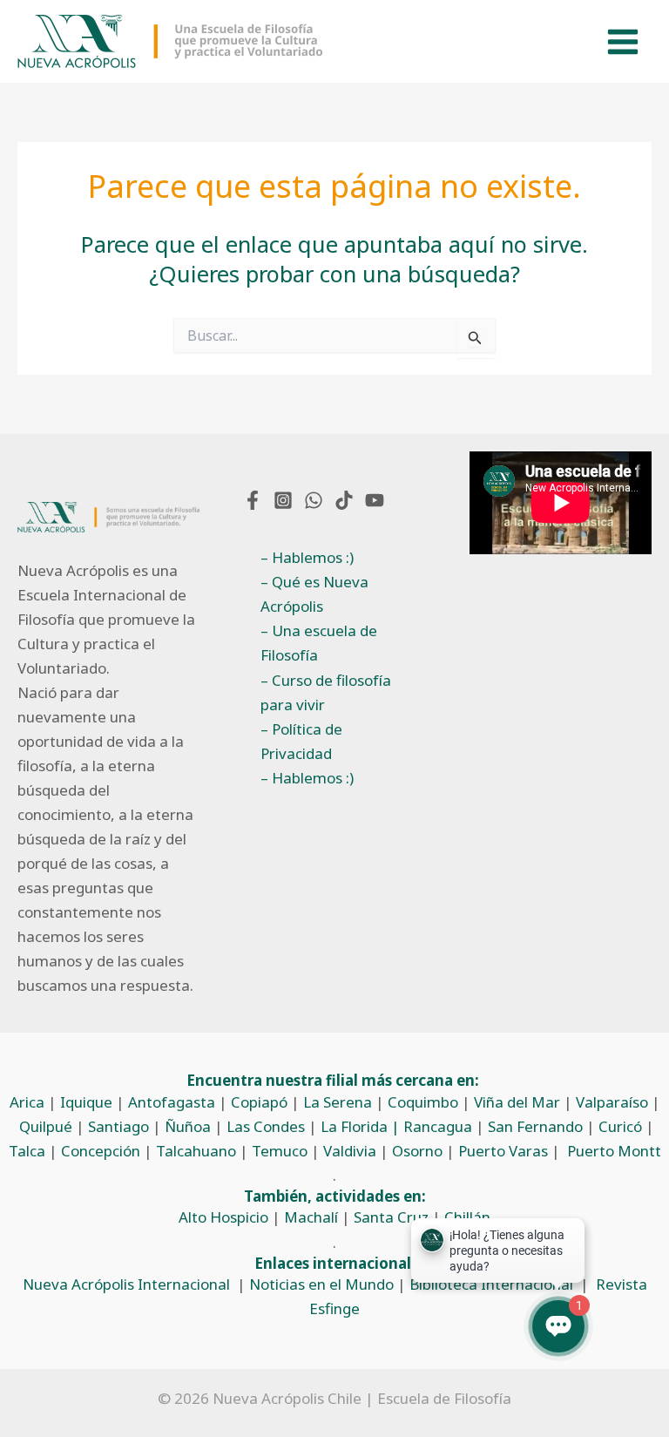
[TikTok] (344, 500)
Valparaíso (612, 1102)
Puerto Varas (503, 1151)
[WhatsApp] (313, 500)
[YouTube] (374, 500)
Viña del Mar (517, 1102)
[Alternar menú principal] (623, 42)
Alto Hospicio (223, 1217)
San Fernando (535, 1126)
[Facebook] (252, 500)
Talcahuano (196, 1151)
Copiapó (259, 1102)
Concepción (100, 1151)
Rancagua (437, 1126)
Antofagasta (171, 1102)
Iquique (86, 1102)
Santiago (118, 1126)
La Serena (337, 1102)
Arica (27, 1102)
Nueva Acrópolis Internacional (126, 1284)
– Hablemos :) (307, 557)
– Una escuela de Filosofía (318, 642)
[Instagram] (283, 500)
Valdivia (349, 1151)
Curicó (620, 1126)
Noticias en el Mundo (321, 1284)
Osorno (417, 1151)
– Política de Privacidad (301, 741)
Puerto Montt (614, 1151)
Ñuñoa (188, 1126)
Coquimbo (423, 1102)
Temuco (279, 1151)
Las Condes (265, 1126)
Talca (27, 1151)
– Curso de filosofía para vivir (325, 692)
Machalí (311, 1217)
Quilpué (45, 1126)
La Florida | (362, 1126)
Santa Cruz (391, 1217)
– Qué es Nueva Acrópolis (314, 594)
